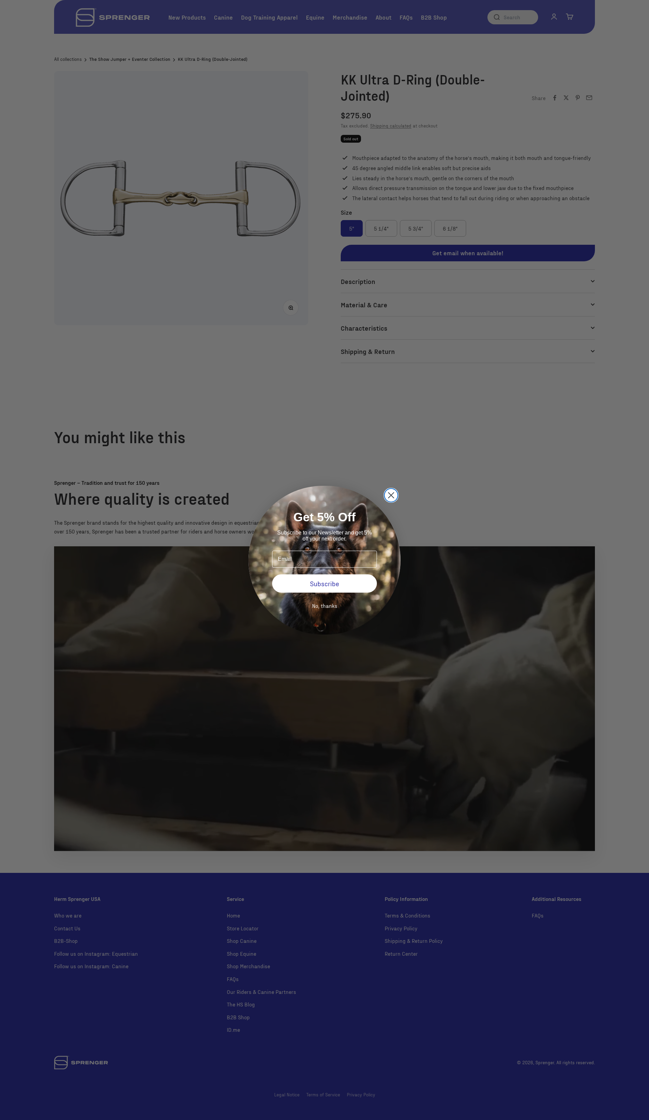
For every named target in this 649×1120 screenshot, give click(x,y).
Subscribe (324, 583)
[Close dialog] (391, 495)
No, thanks (324, 605)
